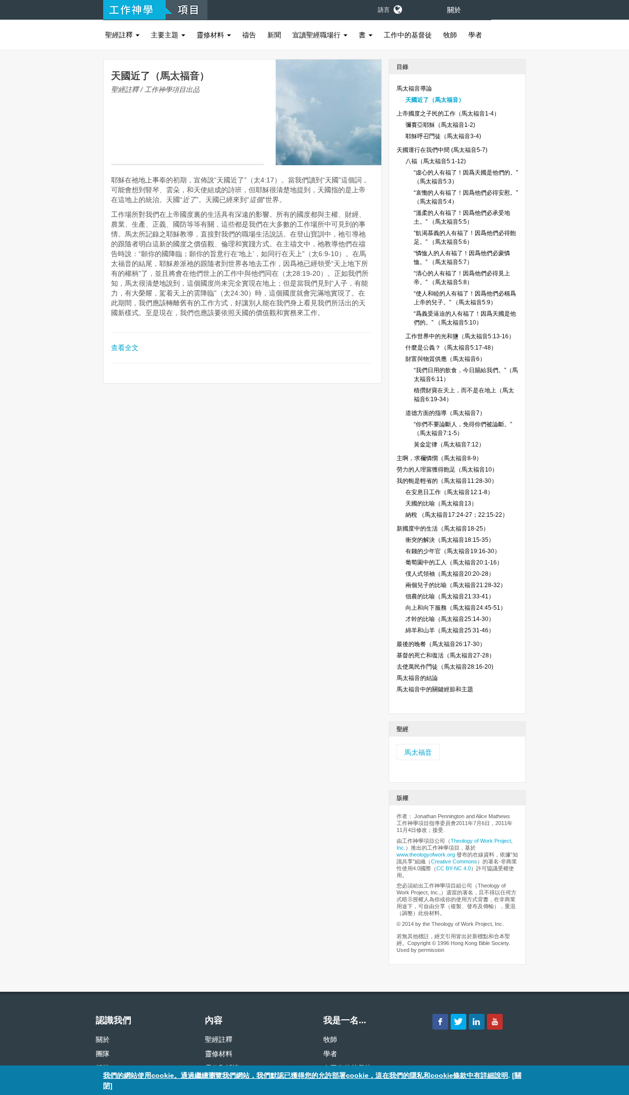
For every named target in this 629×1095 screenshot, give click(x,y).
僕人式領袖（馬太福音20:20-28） (449, 573)
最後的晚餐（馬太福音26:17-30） (441, 644)
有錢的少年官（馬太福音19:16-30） (452, 551)
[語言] (397, 7)
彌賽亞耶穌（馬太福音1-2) (440, 124)
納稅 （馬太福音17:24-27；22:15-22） (456, 514)
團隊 (103, 1054)
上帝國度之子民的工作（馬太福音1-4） (448, 113)
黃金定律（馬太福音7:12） (449, 444)
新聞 (274, 35)
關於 (454, 10)
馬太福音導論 (414, 88)
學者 (475, 35)
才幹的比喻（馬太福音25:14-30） (449, 619)
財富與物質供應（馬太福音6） (445, 358)
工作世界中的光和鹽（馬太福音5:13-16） (460, 336)
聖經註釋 (120, 35)
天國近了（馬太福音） (434, 99)
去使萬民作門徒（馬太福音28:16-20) (445, 666)
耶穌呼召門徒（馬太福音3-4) (443, 136)
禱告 (249, 35)
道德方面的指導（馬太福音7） (445, 413)
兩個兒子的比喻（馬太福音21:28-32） (455, 585)
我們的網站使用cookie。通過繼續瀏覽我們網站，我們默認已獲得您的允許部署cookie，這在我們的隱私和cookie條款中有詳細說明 (305, 1075)
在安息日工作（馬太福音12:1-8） (449, 492)
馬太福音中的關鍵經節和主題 (435, 689)
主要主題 (165, 35)
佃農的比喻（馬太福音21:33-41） (449, 596)
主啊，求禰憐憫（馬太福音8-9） (439, 458)
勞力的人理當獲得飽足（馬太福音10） (447, 469)
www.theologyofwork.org (426, 855)
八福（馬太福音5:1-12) (435, 161)
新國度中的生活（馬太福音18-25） (443, 528)
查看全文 (125, 348)
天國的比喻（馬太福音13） (441, 503)
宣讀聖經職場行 (317, 35)
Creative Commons (454, 861)
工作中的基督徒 (408, 35)
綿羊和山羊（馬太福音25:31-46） (449, 630)
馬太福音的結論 (417, 678)
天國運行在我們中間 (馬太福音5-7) (442, 150)
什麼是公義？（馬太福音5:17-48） (451, 347)
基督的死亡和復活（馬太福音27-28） (446, 655)
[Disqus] (242, 521)
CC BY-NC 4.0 (453, 868)
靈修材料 (211, 35)
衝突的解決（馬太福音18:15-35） (449, 539)
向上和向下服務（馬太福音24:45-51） (455, 607)
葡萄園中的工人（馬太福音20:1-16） (454, 562)
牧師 (450, 35)
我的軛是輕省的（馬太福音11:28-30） (447, 480)
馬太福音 (418, 752)
